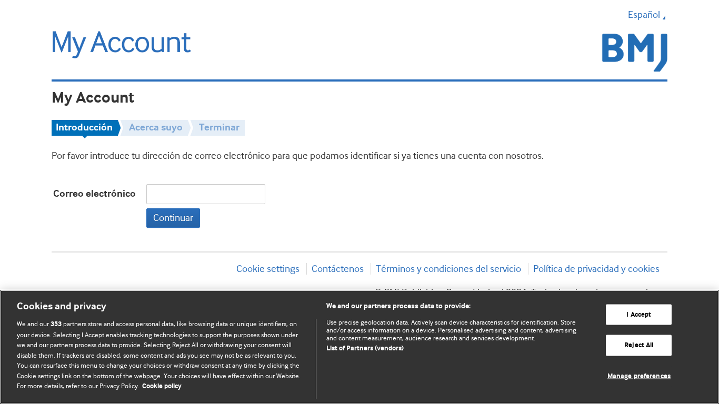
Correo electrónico (94, 194)
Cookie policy (162, 386)
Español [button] (644, 15)
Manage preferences (639, 376)
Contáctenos (338, 269)
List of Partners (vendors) (365, 348)
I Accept (638, 314)
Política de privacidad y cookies (596, 269)
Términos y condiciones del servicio (448, 269)
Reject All (638, 345)
